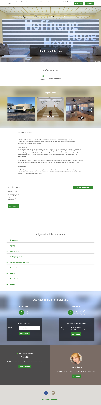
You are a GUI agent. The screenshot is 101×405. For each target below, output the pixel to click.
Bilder (62, 327)
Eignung (12, 246)
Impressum (47, 399)
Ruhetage (12, 273)
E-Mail (62, 329)
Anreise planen (13, 206)
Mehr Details (78, 3)
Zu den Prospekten (25, 366)
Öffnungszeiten (14, 240)
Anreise (12, 284)
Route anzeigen (24, 333)
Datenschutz (54, 399)
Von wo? (10, 327)
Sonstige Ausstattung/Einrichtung (19, 262)
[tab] (21, 312)
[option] (21, 110)
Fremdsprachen (14, 251)
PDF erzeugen (76, 334)
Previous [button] (9, 110)
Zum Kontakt (76, 376)
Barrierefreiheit (14, 268)
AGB (43, 399)
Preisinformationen (15, 279)
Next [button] (92, 110)
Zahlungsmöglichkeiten (16, 257)
